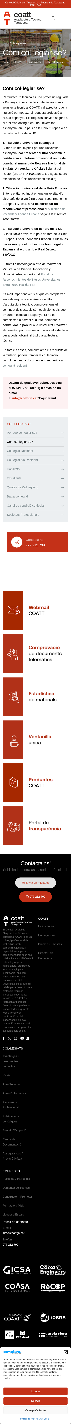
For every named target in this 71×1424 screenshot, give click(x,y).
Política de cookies (29, 1419)
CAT (39, 5)
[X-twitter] (9, 1038)
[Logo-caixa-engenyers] (52, 1270)
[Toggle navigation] (66, 18)
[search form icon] (53, 18)
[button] (66, 1352)
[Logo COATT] (17, 921)
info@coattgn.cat (25, 398)
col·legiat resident (15, 365)
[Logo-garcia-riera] (52, 1334)
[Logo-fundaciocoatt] (17, 1317)
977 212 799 (35, 545)
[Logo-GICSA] (17, 1270)
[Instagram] (15, 1038)
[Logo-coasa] (17, 1287)
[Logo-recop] (52, 1287)
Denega (35, 1400)
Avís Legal (44, 1419)
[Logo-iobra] (52, 1317)
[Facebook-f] (3, 1038)
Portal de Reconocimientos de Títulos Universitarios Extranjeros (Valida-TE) (31, 279)
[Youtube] (22, 1038)
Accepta (35, 1391)
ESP (32, 5)
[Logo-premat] (17, 1334)
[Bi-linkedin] (28, 1038)
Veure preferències (35, 1410)
